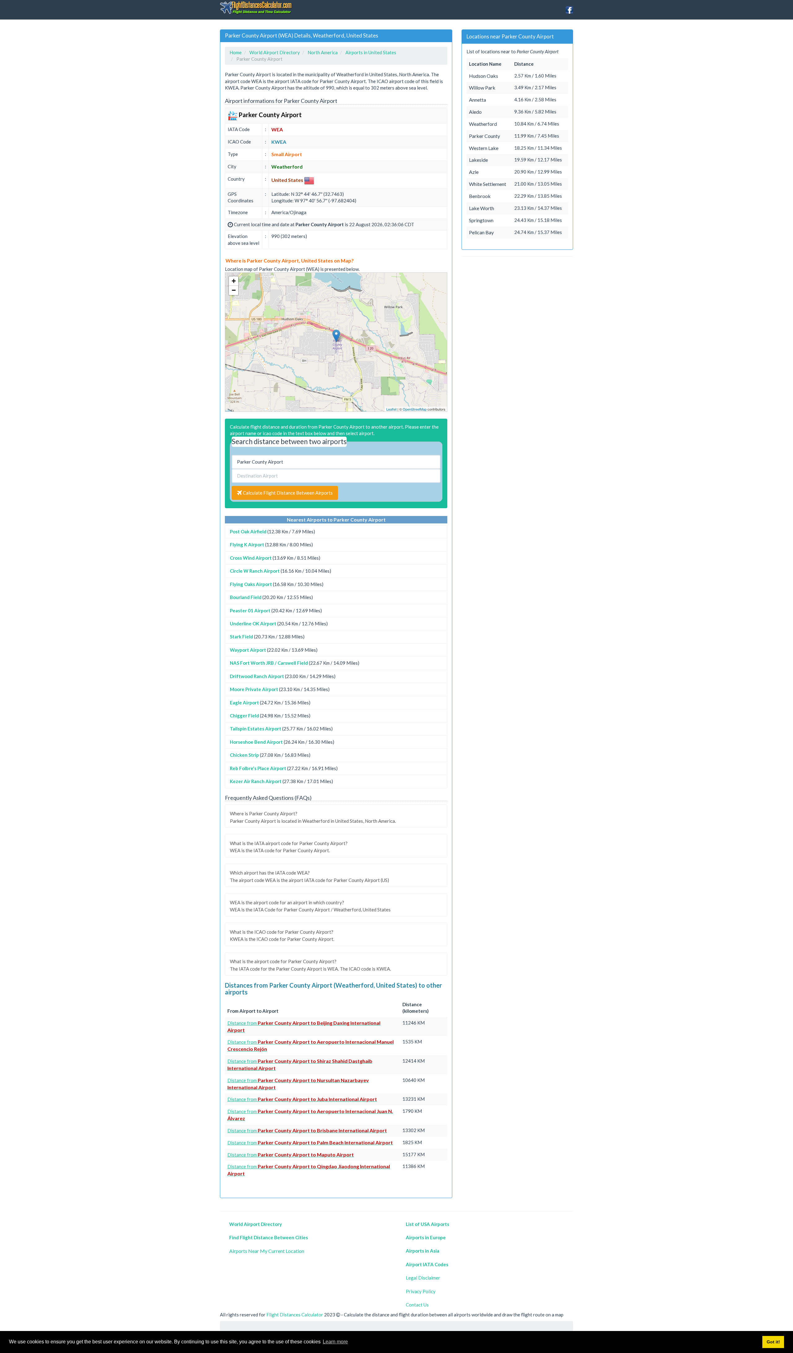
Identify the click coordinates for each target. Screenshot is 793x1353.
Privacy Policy (421, 1291)
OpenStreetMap (415, 409)
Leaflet (391, 409)
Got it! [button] (773, 1341)
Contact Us (417, 1304)
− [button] (234, 290)
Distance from (302, 1099)
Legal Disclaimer (423, 1277)
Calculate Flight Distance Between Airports (287, 493)
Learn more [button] (335, 1341)
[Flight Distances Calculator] (256, 7)
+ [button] (234, 281)
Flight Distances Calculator (294, 1314)
